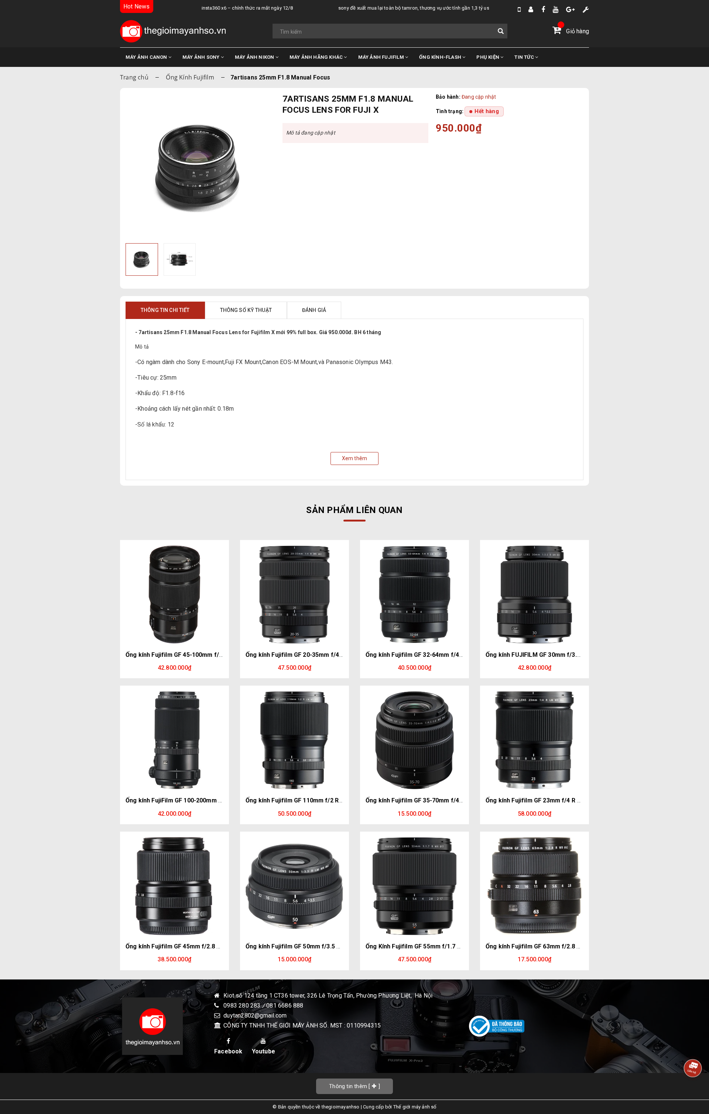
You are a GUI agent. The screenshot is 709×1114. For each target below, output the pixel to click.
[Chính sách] (586, 9)
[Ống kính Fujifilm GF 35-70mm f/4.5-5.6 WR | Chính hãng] (414, 740)
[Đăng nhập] (530, 9)
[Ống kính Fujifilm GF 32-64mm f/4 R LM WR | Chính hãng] (414, 594)
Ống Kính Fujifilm (190, 77)
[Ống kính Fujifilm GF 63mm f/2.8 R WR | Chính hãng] (534, 886)
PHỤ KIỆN (488, 57)
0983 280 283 (242, 1005)
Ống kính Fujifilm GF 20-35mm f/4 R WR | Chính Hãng (318, 654)
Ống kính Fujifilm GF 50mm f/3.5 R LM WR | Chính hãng (321, 946)
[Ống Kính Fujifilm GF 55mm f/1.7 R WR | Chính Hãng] (414, 886)
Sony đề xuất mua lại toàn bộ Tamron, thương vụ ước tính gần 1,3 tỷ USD (396, 8)
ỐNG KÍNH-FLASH (440, 57)
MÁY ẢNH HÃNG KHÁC (317, 57)
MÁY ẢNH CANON (147, 57)
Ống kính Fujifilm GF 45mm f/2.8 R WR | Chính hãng (196, 946)
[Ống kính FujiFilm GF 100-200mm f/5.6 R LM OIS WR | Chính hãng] (174, 740)
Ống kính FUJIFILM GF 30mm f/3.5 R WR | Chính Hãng (559, 654)
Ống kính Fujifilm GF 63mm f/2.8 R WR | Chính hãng (556, 946)
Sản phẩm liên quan (354, 510)
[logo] (173, 31)
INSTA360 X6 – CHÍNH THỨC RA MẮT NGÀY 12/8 (227, 8)
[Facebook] (543, 9)
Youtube (263, 1051)
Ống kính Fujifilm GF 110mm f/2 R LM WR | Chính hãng (320, 800)
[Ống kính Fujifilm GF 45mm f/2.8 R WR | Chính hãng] (174, 886)
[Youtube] (555, 9)
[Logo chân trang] (152, 1026)
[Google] (570, 9)
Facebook (228, 1051)
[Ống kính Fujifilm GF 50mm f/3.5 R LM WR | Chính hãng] (294, 886)
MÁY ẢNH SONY (201, 57)
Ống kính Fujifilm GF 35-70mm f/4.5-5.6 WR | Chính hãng (443, 800)
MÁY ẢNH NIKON (255, 57)
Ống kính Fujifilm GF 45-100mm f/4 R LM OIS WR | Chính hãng (210, 654)
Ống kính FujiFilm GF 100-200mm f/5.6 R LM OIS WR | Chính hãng (215, 800)
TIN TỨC (524, 57)
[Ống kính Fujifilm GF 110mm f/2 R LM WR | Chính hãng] (294, 740)
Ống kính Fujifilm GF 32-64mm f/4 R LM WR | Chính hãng (443, 654)
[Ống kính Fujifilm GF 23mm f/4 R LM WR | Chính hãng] (534, 740)
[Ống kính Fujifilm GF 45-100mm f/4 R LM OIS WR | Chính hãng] (174, 594)
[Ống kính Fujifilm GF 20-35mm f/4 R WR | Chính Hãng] (294, 594)
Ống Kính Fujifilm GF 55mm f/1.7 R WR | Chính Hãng (437, 946)
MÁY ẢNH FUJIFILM (381, 57)
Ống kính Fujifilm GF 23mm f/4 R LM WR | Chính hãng (559, 800)
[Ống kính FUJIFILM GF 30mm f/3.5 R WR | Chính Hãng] (534, 594)
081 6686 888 (284, 1005)
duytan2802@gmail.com (255, 1015)
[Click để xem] (198, 167)
